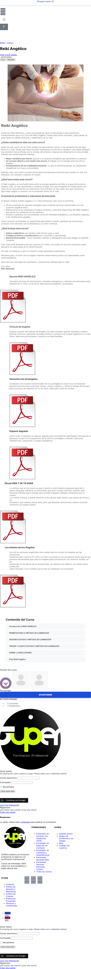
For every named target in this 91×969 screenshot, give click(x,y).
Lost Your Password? (9, 805)
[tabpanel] (45, 167)
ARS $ (7, 919)
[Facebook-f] (27, 880)
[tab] (3, 59)
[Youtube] (40, 880)
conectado (25, 822)
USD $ (8, 914)
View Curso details (8, 55)
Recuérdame (8, 787)
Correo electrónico (8, 778)
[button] (45, 5)
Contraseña (5, 782)
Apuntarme (45, 695)
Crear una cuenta (7, 812)
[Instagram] (33, 880)
